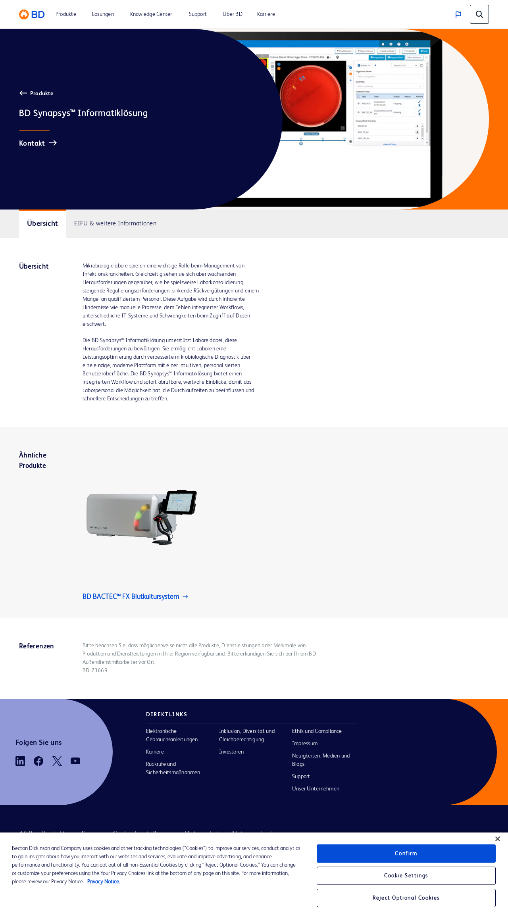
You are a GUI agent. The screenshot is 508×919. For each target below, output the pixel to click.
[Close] (497, 838)
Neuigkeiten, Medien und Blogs (321, 760)
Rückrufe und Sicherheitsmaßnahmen (173, 768)
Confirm (406, 853)
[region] (254, 875)
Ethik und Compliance (317, 731)
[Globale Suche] (479, 14)
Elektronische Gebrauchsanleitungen (172, 735)
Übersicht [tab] (42, 223)
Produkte (41, 93)
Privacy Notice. (103, 881)
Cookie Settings (406, 876)
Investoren (231, 752)
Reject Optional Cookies (406, 898)
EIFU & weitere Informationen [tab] (115, 224)
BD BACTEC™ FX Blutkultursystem (131, 596)
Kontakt (32, 143)
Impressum (305, 743)
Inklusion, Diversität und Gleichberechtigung (247, 735)
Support (301, 776)
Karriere (155, 752)
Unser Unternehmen (315, 789)
